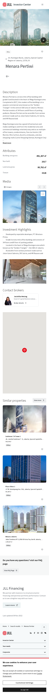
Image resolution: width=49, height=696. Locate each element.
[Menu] (42, 4)
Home (5, 626)
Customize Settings (24, 683)
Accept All (24, 690)
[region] (24, 677)
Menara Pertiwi (29, 626)
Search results (15, 626)
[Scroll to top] (44, 627)
